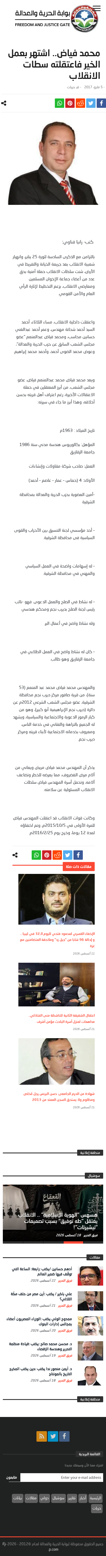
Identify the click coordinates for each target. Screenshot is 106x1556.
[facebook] (101, 103)
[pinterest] (70, 103)
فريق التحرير (90, 1235)
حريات (71, 87)
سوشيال (58, 1498)
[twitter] (91, 103)
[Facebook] (64, 1436)
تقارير (72, 1498)
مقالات (31, 1498)
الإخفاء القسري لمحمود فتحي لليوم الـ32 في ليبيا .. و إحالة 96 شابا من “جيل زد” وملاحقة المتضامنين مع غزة (57, 940)
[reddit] (80, 103)
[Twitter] (53, 1436)
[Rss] (41, 1436)
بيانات (17, 1498)
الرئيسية (95, 1498)
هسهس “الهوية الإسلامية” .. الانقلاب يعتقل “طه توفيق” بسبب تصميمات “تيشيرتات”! (58, 1221)
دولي (44, 1498)
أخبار (83, 1498)
